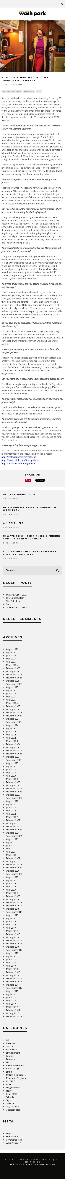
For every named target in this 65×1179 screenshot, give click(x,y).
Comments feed (14, 1139)
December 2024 (14, 712)
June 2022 (11, 807)
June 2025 (11, 693)
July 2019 (10, 918)
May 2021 (11, 848)
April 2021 (11, 851)
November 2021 (14, 829)
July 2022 (10, 804)
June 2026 (11, 655)
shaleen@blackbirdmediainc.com (32, 1164)
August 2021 (12, 839)
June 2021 (11, 845)
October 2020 (13, 870)
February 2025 (13, 706)
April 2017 (11, 1003)
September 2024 (14, 722)
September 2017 (14, 987)
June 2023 (11, 769)
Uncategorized (13, 1109)
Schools (10, 1097)
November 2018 (14, 943)
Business (10, 1043)
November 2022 (14, 791)
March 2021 (12, 854)
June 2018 (11, 959)
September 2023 (14, 760)
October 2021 (13, 832)
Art (7, 1040)
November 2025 (14, 677)
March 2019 (12, 930)
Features (10, 1059)
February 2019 (13, 934)
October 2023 (13, 756)
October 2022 (13, 794)
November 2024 (14, 715)
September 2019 (14, 911)
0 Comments (29, 91)
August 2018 (12, 953)
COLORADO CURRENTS (18, 607)
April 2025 (11, 699)
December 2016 (14, 1016)
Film (8, 1062)
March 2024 (12, 741)
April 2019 (11, 927)
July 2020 (10, 880)
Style (8, 1100)
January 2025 (12, 709)
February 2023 (13, 782)
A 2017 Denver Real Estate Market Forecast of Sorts (30, 553)
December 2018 (14, 940)
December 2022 (14, 788)
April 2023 (11, 775)
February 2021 (13, 858)
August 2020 (12, 877)
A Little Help (13, 523)
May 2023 (11, 772)
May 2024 (11, 734)
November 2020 (14, 867)
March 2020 (12, 892)
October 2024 (13, 718)
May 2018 (11, 962)
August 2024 (12, 725)
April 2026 (11, 661)
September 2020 (14, 873)
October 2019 (13, 908)
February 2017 (13, 1010)
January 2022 (12, 823)
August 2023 (12, 763)
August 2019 (12, 915)
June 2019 (11, 921)
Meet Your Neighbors (12, 91)
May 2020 (11, 886)
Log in (9, 1133)
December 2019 (14, 902)
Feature (10, 1055)
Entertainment (13, 1052)
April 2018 (11, 965)
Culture (9, 1046)
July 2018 (10, 956)
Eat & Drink (11, 1049)
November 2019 (14, 905)
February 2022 (13, 820)
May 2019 (11, 924)
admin (4, 85)
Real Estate (11, 1093)
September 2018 (14, 949)
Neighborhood (13, 1087)
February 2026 (13, 668)
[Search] (62, 4)
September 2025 (14, 684)
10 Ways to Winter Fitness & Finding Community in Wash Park (31, 537)
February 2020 (13, 896)
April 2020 (11, 889)
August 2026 (12, 649)
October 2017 (13, 984)
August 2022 (12, 801)
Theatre (10, 1103)
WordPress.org (13, 1142)
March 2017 (12, 1006)
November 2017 (14, 981)
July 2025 (10, 690)
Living (9, 1071)
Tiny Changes (12, 1106)
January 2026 (12, 671)
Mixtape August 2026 (19, 494)
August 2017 (12, 991)
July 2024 (10, 728)
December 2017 (14, 978)
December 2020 (14, 864)
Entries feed (12, 1136)
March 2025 (12, 703)
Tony (8, 604)
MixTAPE (10, 1081)
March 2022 (12, 817)
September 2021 (14, 835)
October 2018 (13, 946)
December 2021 (14, 826)
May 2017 (11, 1000)
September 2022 (14, 798)
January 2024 (12, 747)
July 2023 (10, 766)
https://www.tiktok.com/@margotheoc (20, 460)
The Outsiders (13, 601)
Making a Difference (16, 1074)
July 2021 (10, 842)
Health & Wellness (15, 1065)
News (9, 1090)
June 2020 (11, 883)
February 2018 (13, 972)
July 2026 (10, 652)
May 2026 (11, 658)
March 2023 (12, 779)
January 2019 (12, 937)
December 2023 (14, 750)
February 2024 (13, 744)
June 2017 (11, 997)
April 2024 (11, 737)
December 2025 (14, 674)
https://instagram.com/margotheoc (19, 456)
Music (9, 1084)
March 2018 (12, 968)
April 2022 (11, 813)
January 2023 (12, 785)
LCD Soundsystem (15, 597)
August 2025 (12, 687)
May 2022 (11, 810)
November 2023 (14, 753)
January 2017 (12, 1013)
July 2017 (10, 994)
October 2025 (13, 680)
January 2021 (12, 861)
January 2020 (12, 899)
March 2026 (12, 665)
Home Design (13, 1068)
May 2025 (11, 696)
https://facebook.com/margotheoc (18, 463)
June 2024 (11, 731)
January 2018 (12, 975)
